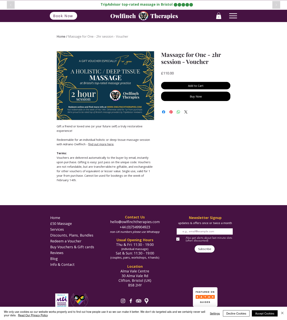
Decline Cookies (236, 313)
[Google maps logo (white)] (146, 301)
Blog (54, 258)
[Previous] (11, 5)
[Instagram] (123, 301)
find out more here (101, 144)
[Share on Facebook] (163, 112)
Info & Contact (62, 264)
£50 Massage (61, 223)
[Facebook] (131, 301)
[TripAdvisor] (139, 301)
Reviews (56, 252)
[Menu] (233, 16)
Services (57, 229)
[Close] (282, 313)
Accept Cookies (264, 313)
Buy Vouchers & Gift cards (72, 247)
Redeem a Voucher (65, 241)
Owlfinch (123, 16)
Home (61, 36)
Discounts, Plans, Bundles (71, 235)
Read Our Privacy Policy (33, 315)
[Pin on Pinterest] (171, 112)
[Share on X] (186, 112)
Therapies (164, 16)
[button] (218, 15)
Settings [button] (215, 313)
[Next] (276, 5)
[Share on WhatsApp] (178, 112)
